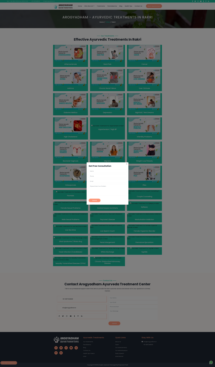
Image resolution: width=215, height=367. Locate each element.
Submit (94, 200)
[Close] (127, 164)
